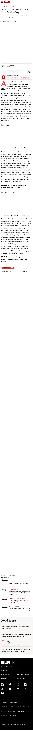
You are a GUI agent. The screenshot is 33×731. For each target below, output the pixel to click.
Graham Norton (8, 271)
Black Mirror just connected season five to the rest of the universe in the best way (16, 635)
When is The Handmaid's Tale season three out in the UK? (15, 628)
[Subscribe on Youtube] (5, 689)
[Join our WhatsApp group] (5, 693)
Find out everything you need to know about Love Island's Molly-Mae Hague (15, 259)
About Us (4, 670)
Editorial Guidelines (8, 715)
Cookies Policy (15, 698)
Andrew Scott (11, 82)
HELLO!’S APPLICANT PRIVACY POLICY (12, 720)
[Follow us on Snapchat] (12, 689)
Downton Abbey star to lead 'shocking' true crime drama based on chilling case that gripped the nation (19, 583)
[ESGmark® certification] (13, 662)
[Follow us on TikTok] (28, 684)
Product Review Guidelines (17, 724)
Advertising (5, 674)
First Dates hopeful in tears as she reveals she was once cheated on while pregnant (16, 650)
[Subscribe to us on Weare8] (28, 689)
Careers (4, 724)
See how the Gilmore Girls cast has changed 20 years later (18, 601)
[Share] (29, 72)
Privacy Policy (24, 706)
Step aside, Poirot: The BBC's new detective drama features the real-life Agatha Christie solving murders (19, 592)
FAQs (18, 670)
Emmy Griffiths (10, 65)
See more (4, 577)
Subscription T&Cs (23, 674)
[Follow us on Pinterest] (20, 689)
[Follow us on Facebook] (12, 684)
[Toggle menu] (2, 2)
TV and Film (12, 6)
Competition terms (23, 711)
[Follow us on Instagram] (5, 684)
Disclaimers (5, 698)
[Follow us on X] (20, 684)
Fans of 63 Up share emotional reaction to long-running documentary (15, 643)
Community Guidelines (8, 702)
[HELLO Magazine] (7, 2)
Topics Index (21, 678)
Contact (4, 678)
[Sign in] (28, 2)
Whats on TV (22, 271)
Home (4, 6)
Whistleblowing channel (9, 706)
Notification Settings (8, 711)
